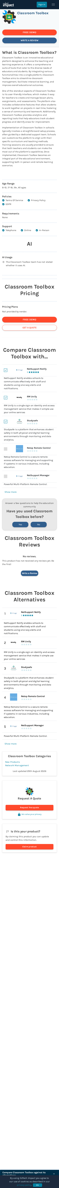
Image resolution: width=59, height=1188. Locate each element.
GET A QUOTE (29, 327)
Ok (37, 1185)
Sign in (41, 4)
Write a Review (29, 573)
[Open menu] (53, 4)
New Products (12, 762)
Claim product (29, 846)
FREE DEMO (29, 32)
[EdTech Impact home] (8, 4)
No (38, 524)
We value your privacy (31, 814)
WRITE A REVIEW (29, 40)
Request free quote (29, 807)
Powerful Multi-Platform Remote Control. (25, 736)
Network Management (17, 765)
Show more (10, 492)
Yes (20, 524)
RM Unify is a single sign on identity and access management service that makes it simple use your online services (29, 655)
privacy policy (24, 1185)
